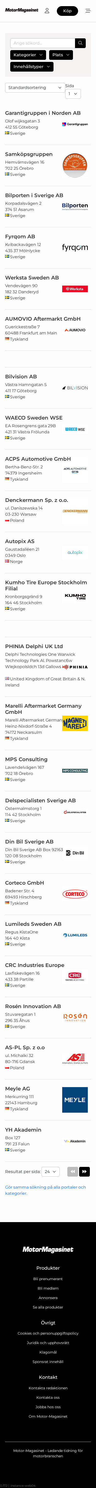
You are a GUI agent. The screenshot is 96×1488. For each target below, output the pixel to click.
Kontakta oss (48, 1397)
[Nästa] (84, 1172)
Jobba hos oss (48, 1407)
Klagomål (48, 1352)
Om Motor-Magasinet (48, 1416)
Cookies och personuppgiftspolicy (48, 1333)
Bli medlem (48, 1288)
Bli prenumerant (48, 1279)
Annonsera (48, 1297)
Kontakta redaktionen (48, 1388)
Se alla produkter (48, 1307)
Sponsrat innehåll (48, 1361)
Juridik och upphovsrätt (48, 1342)
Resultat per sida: (23, 1171)
